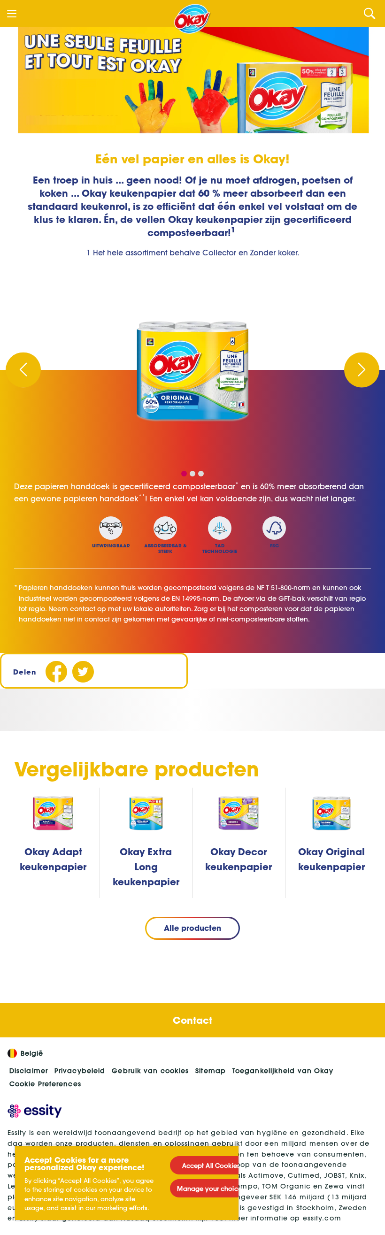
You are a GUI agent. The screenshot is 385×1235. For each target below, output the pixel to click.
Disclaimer (28, 1070)
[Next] (361, 369)
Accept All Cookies (211, 1165)
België (32, 1053)
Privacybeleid (79, 1070)
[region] (127, 1182)
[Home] (192, 19)
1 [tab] (184, 473)
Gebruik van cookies (150, 1070)
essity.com (322, 1218)
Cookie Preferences (45, 1084)
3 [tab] (201, 473)
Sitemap (210, 1070)
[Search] (369, 13)
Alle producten (192, 928)
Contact (192, 1020)
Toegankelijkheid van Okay (283, 1070)
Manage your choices (210, 1188)
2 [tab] (192, 473)
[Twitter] (82, 672)
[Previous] (23, 369)
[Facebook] (56, 672)
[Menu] (11, 13)
